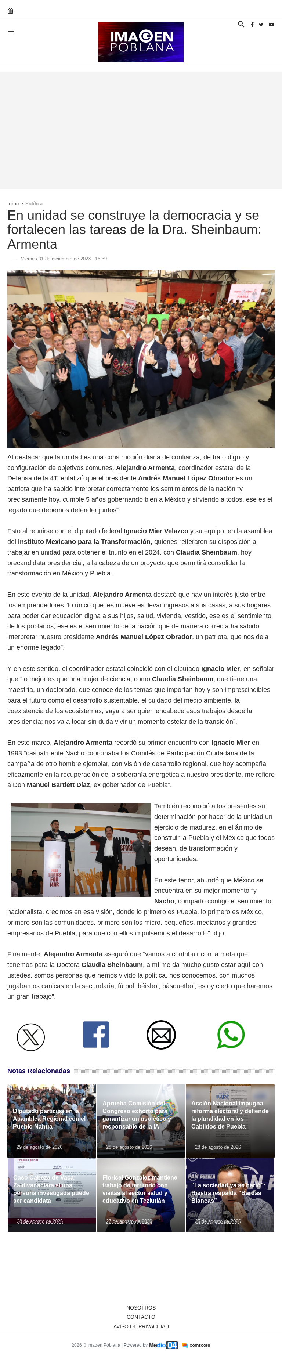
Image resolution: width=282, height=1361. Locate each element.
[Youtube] (271, 25)
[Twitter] (261, 25)
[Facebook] (252, 25)
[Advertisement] (141, 130)
